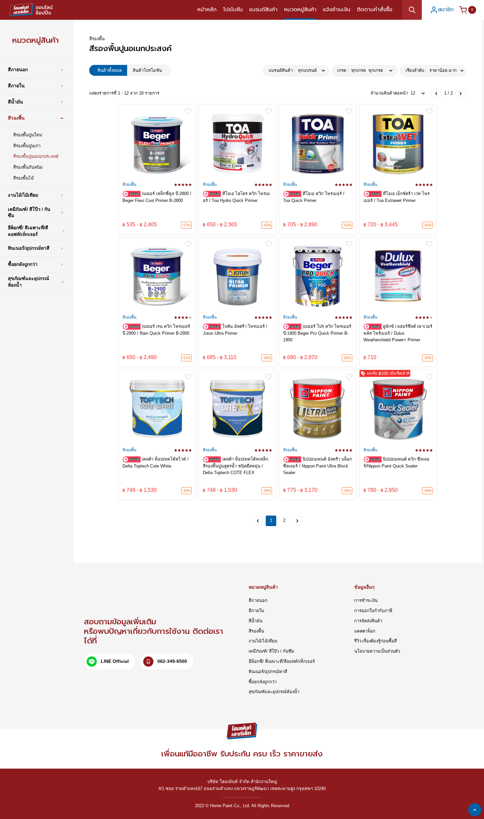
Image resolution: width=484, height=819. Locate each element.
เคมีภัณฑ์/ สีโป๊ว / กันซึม (271, 651)
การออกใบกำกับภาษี (373, 610)
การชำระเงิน (366, 600)
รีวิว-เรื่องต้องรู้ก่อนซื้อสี (375, 640)
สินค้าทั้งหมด (109, 70)
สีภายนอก (258, 600)
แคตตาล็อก (364, 631)
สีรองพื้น (256, 631)
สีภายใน (256, 610)
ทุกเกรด (360, 70)
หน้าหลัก (207, 10)
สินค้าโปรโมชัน (147, 70)
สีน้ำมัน (255, 620)
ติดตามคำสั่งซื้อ (374, 10)
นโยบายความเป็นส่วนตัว (377, 651)
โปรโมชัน (233, 10)
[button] (439, 10)
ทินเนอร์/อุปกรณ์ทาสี (268, 671)
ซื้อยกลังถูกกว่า (263, 681)
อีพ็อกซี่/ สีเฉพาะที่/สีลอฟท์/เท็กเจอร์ (282, 661)
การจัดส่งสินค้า (368, 620)
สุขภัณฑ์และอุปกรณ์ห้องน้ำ (274, 691)
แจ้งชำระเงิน (336, 10)
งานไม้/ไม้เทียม (263, 640)
